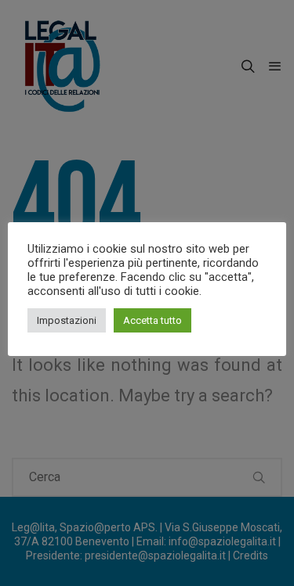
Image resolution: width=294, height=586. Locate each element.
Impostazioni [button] (66, 320)
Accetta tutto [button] (152, 320)
